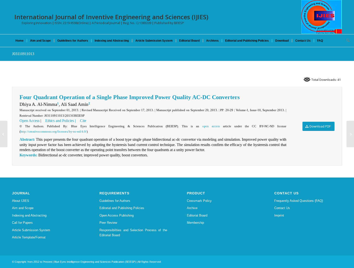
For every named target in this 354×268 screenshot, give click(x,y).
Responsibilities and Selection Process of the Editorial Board (133, 232)
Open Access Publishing (116, 215)
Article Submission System (31, 230)
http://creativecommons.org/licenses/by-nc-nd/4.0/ (53, 131)
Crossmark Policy (199, 201)
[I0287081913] (3, 134)
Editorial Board (197, 215)
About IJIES (20, 201)
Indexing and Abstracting (29, 215)
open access (211, 126)
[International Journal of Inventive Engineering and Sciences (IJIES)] (321, 17)
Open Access (29, 121)
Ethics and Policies (59, 121)
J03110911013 (23, 54)
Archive (192, 208)
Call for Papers (22, 222)
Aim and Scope (22, 208)
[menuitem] (19, 41)
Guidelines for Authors (114, 201)
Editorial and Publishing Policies (121, 208)
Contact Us (282, 208)
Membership (195, 222)
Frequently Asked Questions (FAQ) (298, 201)
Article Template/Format (29, 237)
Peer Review (108, 222)
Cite (82, 121)
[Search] (346, 41)
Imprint (279, 215)
